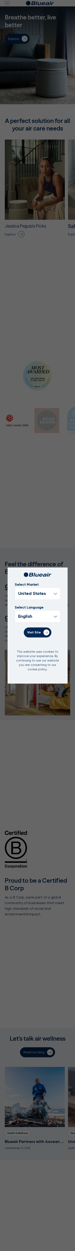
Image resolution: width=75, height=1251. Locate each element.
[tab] (17, 420)
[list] (37, 616)
